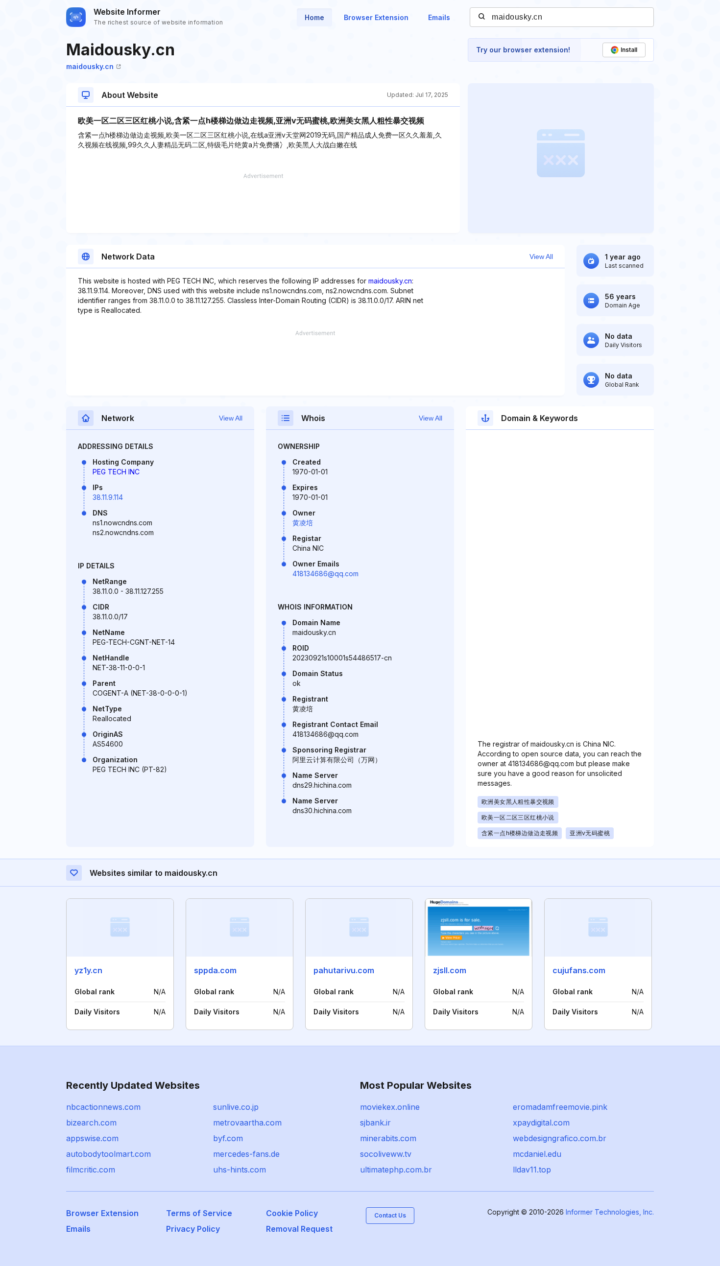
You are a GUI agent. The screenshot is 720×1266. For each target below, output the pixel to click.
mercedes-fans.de (246, 1154)
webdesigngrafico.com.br (559, 1138)
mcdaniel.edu (537, 1154)
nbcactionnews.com (103, 1107)
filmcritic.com (90, 1169)
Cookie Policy (292, 1213)
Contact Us (390, 1215)
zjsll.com (449, 970)
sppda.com (215, 970)
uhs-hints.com (239, 1169)
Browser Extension (376, 17)
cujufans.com (578, 970)
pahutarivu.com (343, 970)
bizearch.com (91, 1122)
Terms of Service (199, 1213)
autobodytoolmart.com (108, 1154)
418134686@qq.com (325, 573)
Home (314, 17)
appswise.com (92, 1138)
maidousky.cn (90, 66)
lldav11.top (532, 1169)
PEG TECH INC (116, 472)
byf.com (228, 1138)
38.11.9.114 (108, 497)
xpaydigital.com (541, 1122)
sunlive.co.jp (236, 1107)
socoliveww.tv (385, 1154)
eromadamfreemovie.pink (560, 1107)
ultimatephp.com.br (396, 1169)
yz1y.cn (88, 970)
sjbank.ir (375, 1122)
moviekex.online (390, 1107)
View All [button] (541, 256)
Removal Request (299, 1229)
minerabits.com (388, 1138)
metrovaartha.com (247, 1122)
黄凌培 (302, 522)
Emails (439, 17)
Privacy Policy (193, 1229)
